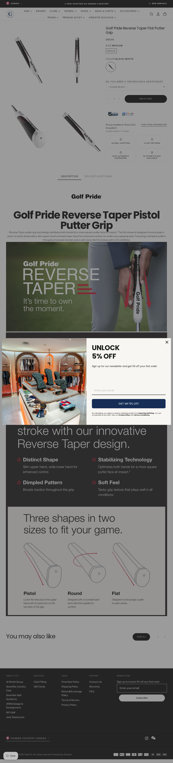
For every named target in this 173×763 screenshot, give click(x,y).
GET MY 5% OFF (129, 404)
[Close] (167, 342)
